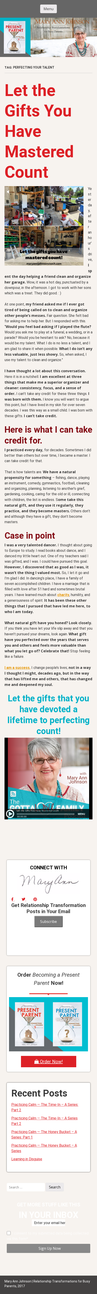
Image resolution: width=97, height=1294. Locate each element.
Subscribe (48, 921)
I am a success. (17, 667)
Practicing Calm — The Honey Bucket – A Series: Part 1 (44, 1134)
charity (63, 595)
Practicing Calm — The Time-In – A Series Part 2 (44, 1121)
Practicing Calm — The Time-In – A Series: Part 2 (44, 1107)
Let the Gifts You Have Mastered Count (39, 131)
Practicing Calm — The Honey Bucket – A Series (44, 1148)
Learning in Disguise (26, 1159)
